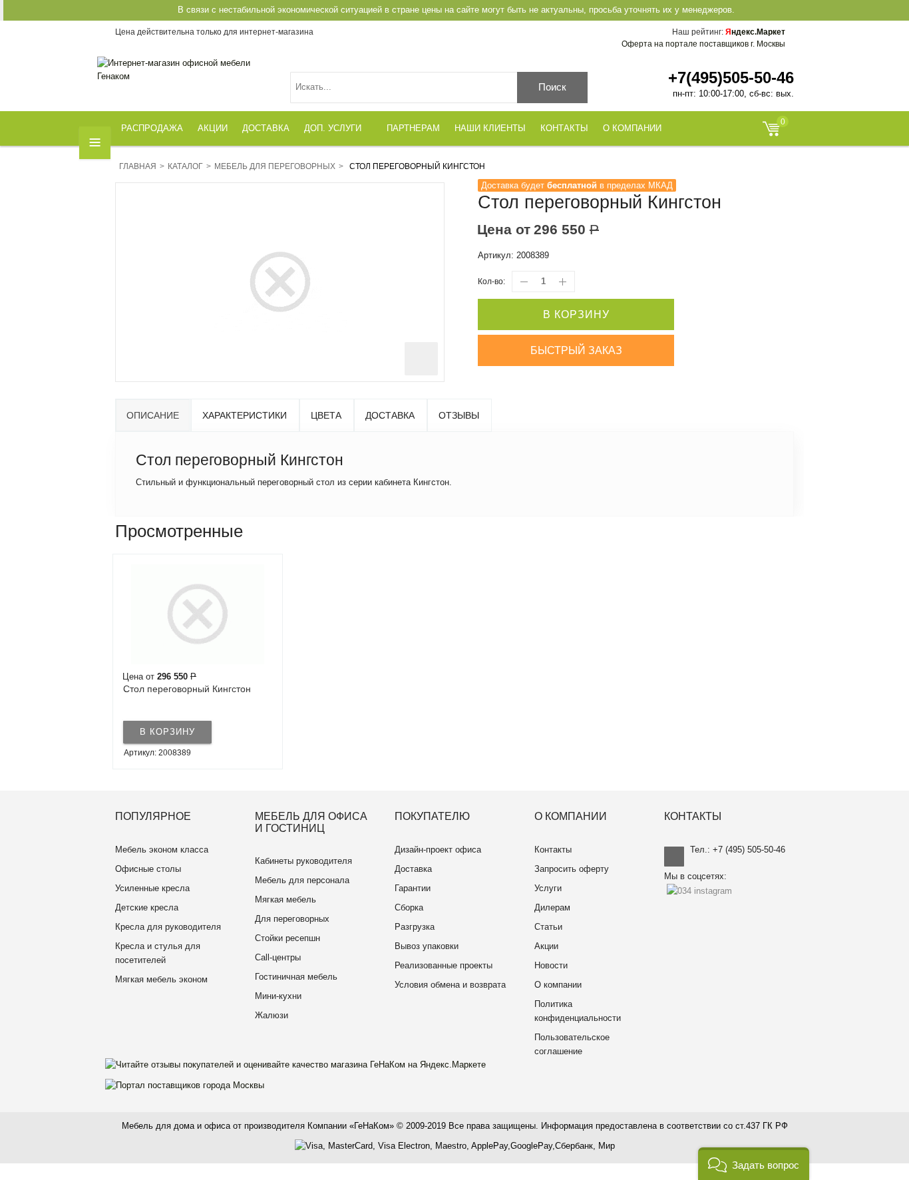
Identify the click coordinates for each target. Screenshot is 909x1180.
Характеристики (244, 415)
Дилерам (552, 907)
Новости (551, 965)
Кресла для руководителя (168, 927)
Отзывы (459, 415)
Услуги (548, 888)
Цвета (326, 415)
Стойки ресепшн (287, 938)
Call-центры (278, 957)
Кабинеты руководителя (303, 861)
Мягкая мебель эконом (161, 979)
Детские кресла (146, 907)
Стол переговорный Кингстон (187, 689)
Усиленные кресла (152, 888)
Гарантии (413, 888)
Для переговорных (292, 919)
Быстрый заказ (576, 350)
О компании (558, 985)
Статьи (548, 927)
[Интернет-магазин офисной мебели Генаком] (183, 70)
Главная (137, 166)
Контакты (553, 850)
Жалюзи (271, 1015)
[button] (753, 1163)
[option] (197, 661)
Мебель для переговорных (274, 166)
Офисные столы (148, 869)
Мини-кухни (278, 996)
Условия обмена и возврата (450, 985)
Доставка (390, 415)
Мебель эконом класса (161, 850)
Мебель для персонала (302, 880)
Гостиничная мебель (296, 977)
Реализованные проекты (443, 965)
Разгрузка (415, 927)
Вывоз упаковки (426, 946)
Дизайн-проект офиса (438, 850)
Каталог (185, 166)
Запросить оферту (571, 869)
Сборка (409, 907)
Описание (152, 415)
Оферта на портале (703, 44)
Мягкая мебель (285, 899)
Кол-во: (491, 281)
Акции (546, 946)
